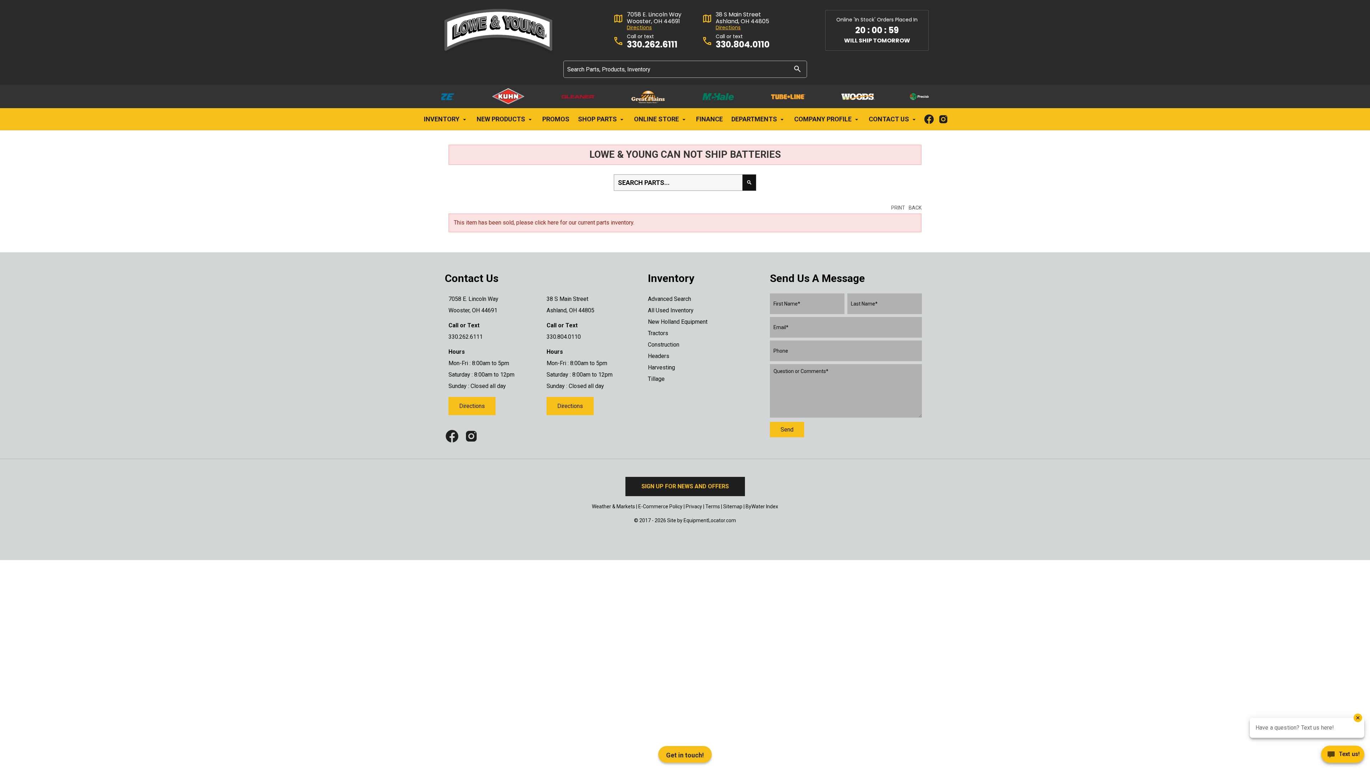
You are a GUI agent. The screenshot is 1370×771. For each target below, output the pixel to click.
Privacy (694, 506)
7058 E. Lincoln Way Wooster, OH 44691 (654, 18)
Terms (712, 506)
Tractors (658, 333)
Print (898, 208)
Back (915, 208)
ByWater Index (762, 506)
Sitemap (732, 506)
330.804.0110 (743, 45)
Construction (663, 344)
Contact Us (889, 119)
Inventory (442, 119)
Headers (658, 356)
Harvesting (661, 367)
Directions (639, 28)
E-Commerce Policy (660, 506)
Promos (555, 119)
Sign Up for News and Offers (685, 486)
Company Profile (823, 119)
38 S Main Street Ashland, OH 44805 (742, 18)
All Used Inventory (671, 310)
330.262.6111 (652, 45)
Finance (709, 119)
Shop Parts (598, 119)
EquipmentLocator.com (710, 520)
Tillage (656, 379)
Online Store (657, 119)
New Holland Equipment (677, 321)
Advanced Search (669, 299)
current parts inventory (605, 222)
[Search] (797, 68)
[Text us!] (1342, 756)
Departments (754, 119)
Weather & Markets (613, 506)
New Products (502, 119)
